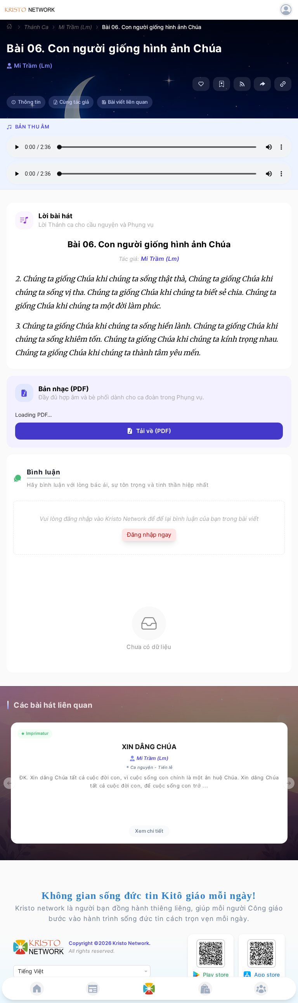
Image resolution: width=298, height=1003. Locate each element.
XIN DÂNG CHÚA (149, 747)
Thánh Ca (36, 27)
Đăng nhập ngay (149, 534)
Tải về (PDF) (153, 431)
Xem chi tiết (149, 831)
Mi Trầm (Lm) (75, 27)
